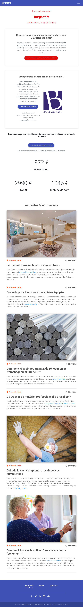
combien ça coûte (20, 488)
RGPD (41, 586)
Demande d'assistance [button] (27, 106)
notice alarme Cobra (53, 561)
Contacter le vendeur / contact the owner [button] (40, 58)
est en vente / (41, 22)
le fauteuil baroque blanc (27, 272)
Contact (54, 586)
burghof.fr (41, 17)
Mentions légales (29, 587)
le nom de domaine (41, 11)
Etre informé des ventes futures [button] (40, 145)
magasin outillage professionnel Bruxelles (60, 404)
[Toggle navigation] (78, 3)
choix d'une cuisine (30, 304)
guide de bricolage (58, 379)
